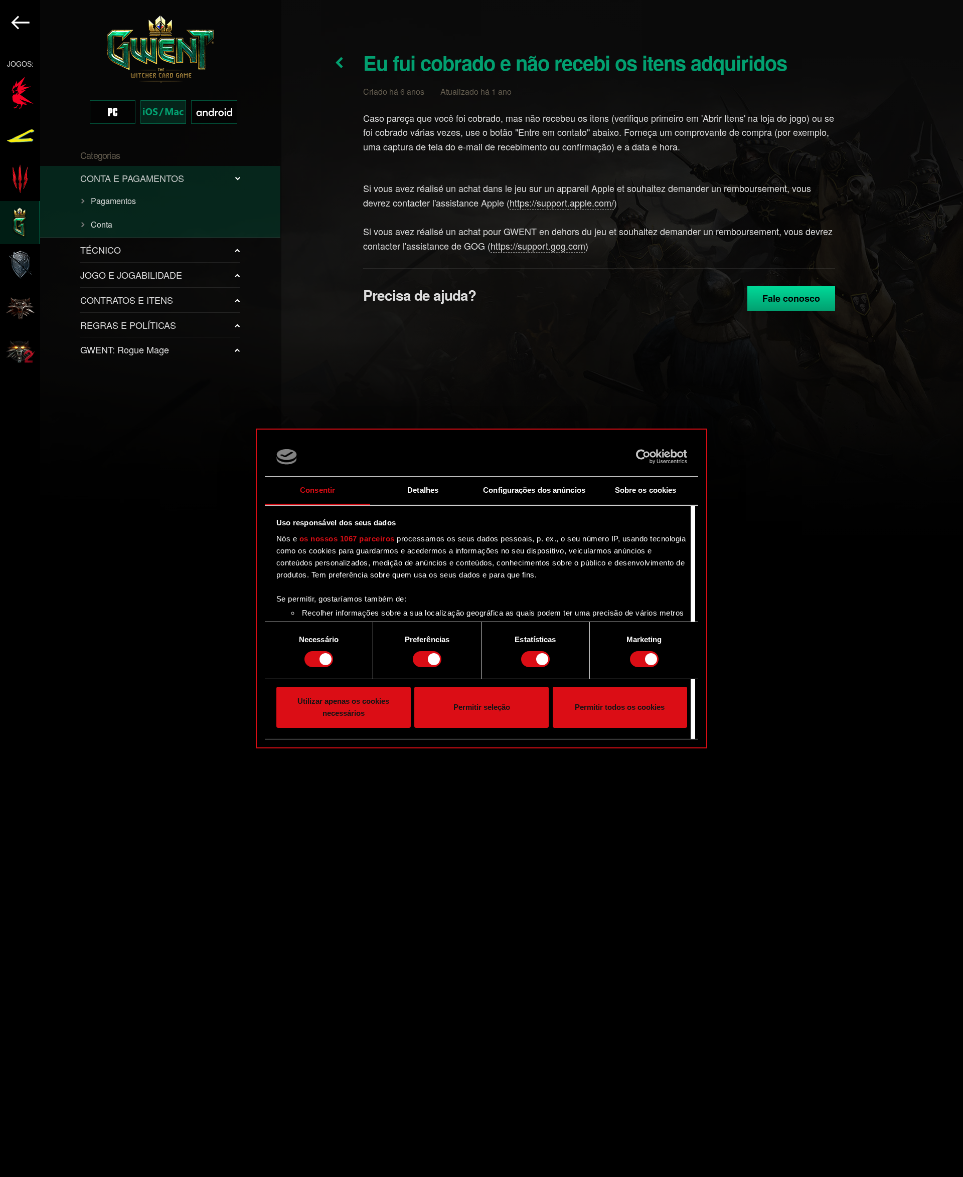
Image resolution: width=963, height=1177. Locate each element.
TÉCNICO (100, 249)
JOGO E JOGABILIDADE (131, 274)
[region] (140, 588)
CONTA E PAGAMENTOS (132, 177)
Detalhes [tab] (422, 490)
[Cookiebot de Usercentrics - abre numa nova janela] (643, 456)
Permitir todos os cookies (620, 707)
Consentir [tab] (317, 490)
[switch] (427, 659)
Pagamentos (113, 201)
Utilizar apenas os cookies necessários (343, 707)
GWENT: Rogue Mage (124, 349)
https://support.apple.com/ (562, 202)
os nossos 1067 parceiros (347, 538)
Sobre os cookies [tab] (646, 490)
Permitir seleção (481, 707)
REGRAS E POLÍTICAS (128, 324)
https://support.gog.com (538, 245)
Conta (101, 224)
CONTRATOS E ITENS (126, 299)
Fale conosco (791, 298)
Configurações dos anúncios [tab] (534, 490)
